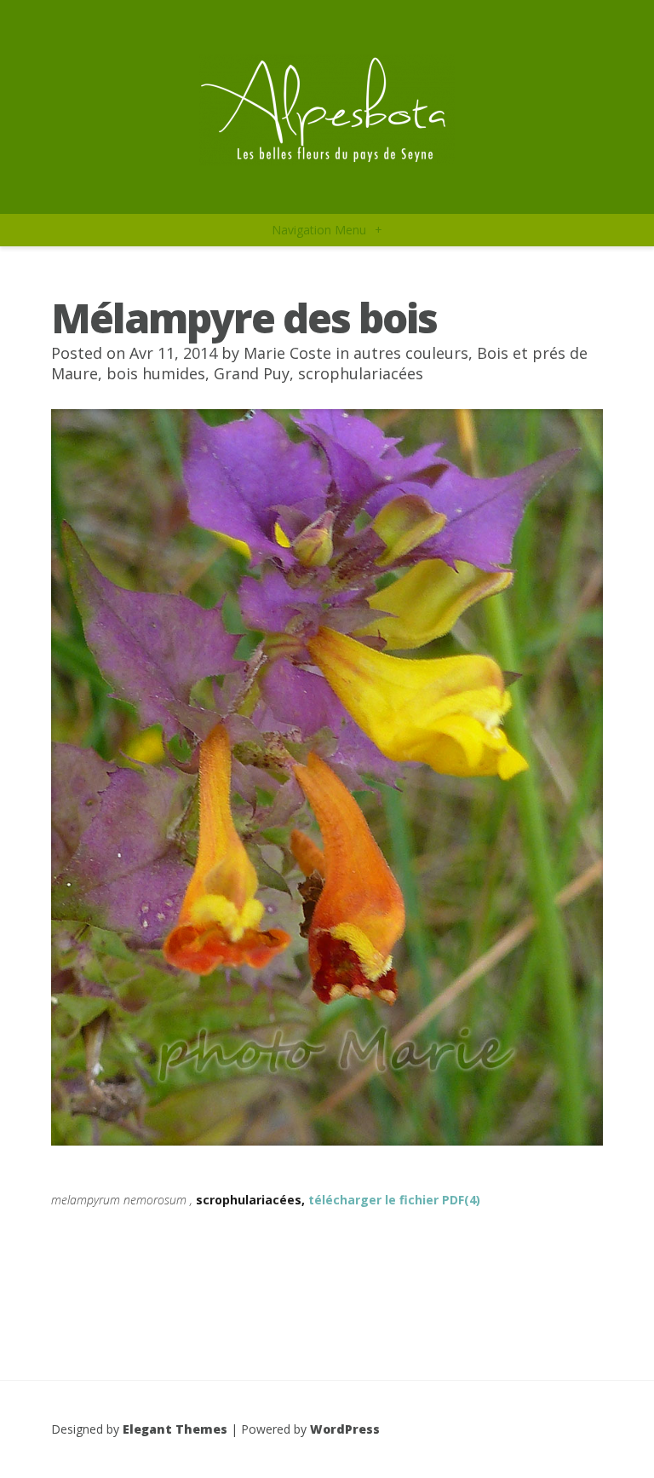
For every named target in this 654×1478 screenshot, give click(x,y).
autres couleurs (410, 353)
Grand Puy (252, 373)
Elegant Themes (175, 1429)
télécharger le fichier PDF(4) (394, 1200)
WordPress (345, 1429)
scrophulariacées (360, 373)
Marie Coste (287, 353)
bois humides (155, 373)
